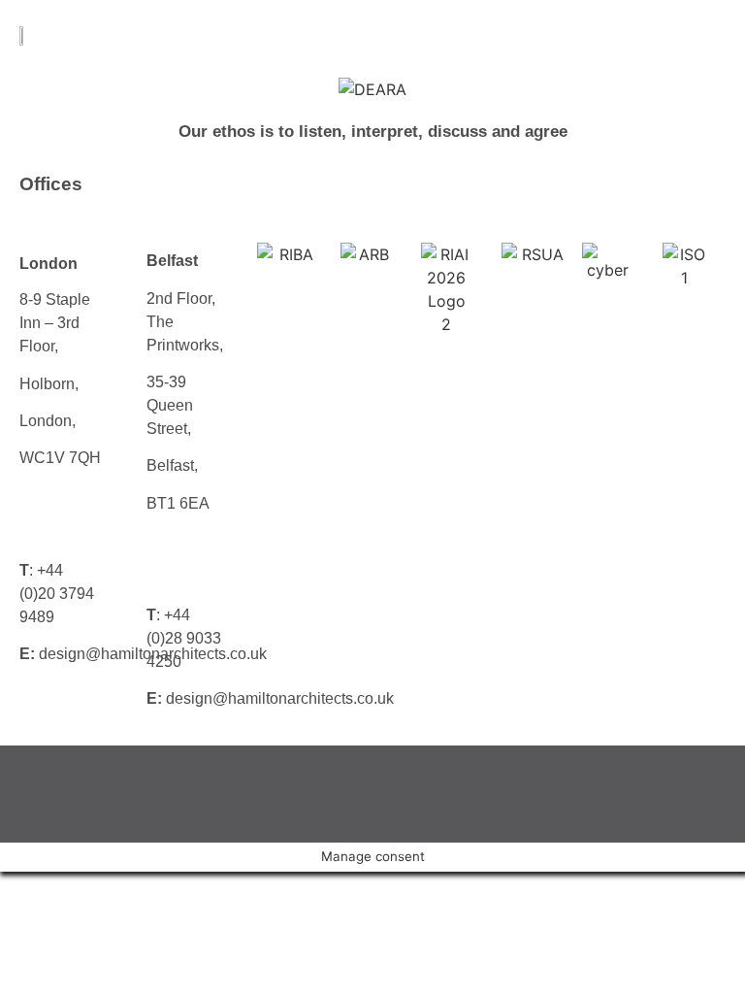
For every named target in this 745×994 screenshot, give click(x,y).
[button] (691, 39)
